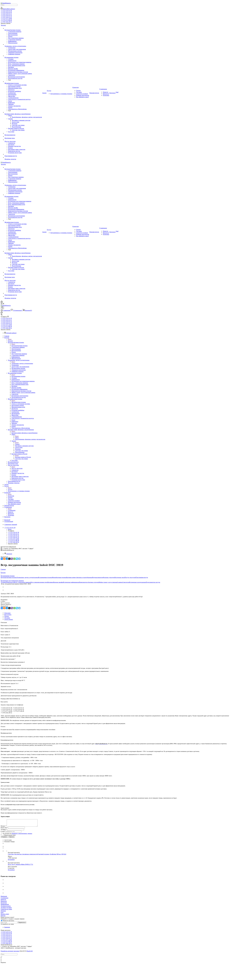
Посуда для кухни (17, 468)
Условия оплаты (6, 906)
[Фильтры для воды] (23, 157)
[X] (9, 559)
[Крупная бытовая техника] (23, 28)
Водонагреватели (97, 577)
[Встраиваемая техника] (23, 56)
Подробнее (11, 859)
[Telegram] (19, 559)
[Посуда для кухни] (23, 140)
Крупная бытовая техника (19, 345)
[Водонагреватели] (23, 133)
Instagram (9, 554)
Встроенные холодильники (137, 582)
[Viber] (12, 559)
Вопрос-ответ (5, 914)
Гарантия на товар (6, 909)
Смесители (125, 582)
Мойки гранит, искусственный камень (110, 582)
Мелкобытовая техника (19, 402)
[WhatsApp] (14, 559)
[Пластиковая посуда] (23, 154)
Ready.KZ (30, 951)
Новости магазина (8, 920)
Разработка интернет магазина (10, 951)
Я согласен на (17, 833)
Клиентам (11, 496)
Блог (2, 912)
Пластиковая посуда (142, 577)
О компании (11, 510)
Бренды (3, 915)
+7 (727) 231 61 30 (6, 10)
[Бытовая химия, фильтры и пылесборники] (23, 112)
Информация (5, 904)
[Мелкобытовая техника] (23, 81)
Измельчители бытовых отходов (89, 582)
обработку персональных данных (22, 833)
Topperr (17, 444)
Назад (10, 339)
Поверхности (10, 582)
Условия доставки (6, 907)
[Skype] (17, 559)
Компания (4, 896)
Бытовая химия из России (23, 457)
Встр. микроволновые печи (39, 582)
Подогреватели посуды (153, 582)
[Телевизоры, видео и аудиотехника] (23, 44)
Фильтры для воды (108, 577)
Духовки (3, 582)
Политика (4, 902)
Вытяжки (50, 582)
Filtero (17, 437)
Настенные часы (119, 577)
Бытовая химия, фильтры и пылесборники (24, 433)
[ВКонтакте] (2, 559)
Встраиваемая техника (18, 376)
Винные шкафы (58, 582)
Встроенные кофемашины (71, 582)
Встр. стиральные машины (22, 582)
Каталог (10, 341)
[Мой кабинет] (2, 302)
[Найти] (1, 956)
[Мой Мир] (7, 559)
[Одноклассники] (4, 559)
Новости (3, 899)
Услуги (10, 489)
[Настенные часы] (23, 136)
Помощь (3, 911)
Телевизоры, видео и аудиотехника (22, 363)
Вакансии (4, 901)
